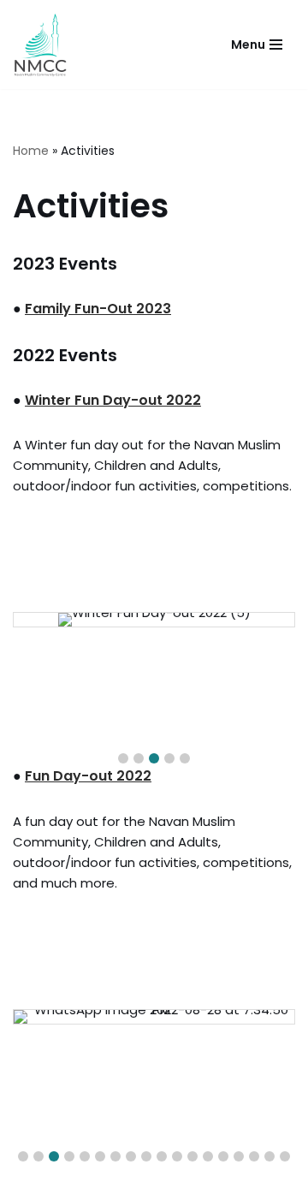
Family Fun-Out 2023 (98, 308)
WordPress (215, 1182)
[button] (123, 758)
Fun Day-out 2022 (88, 776)
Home (31, 150)
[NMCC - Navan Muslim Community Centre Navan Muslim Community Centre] (40, 44)
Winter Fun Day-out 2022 (113, 400)
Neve (75, 1182)
